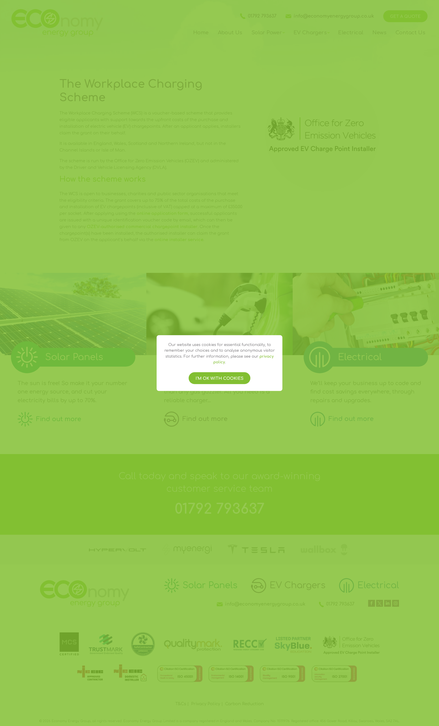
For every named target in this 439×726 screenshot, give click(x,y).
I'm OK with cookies (219, 378)
